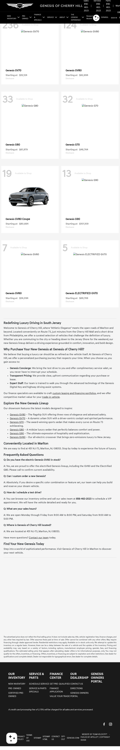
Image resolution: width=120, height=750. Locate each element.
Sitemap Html (46, 738)
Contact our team (39, 538)
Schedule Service (39, 684)
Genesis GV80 (17, 415)
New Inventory (16, 684)
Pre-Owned (14, 688)
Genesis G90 (17, 433)
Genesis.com (73, 738)
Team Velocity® (100, 734)
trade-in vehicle (51, 397)
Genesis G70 (17, 422)
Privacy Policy (21, 738)
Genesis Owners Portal (97, 678)
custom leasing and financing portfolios (74, 393)
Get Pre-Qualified (60, 684)
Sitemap (37, 738)
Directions (76, 688)
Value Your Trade (60, 696)
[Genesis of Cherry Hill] (44, 5)
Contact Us (76, 684)
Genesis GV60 (17, 437)
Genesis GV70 (17, 418)
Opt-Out (63, 738)
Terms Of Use (29, 738)
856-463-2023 (86, 7)
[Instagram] (111, 724)
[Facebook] (104, 724)
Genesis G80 (17, 430)
